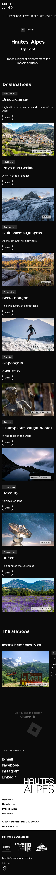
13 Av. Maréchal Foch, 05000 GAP (20, 822)
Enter (7, 117)
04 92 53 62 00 (10, 826)
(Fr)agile (46, 16)
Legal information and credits (17, 858)
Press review (9, 809)
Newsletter (8, 804)
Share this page (28, 716)
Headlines (14, 16)
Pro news (7, 813)
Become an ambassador (15, 837)
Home (30, 29)
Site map (6, 863)
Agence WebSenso (5, 868)
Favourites (30, 16)
